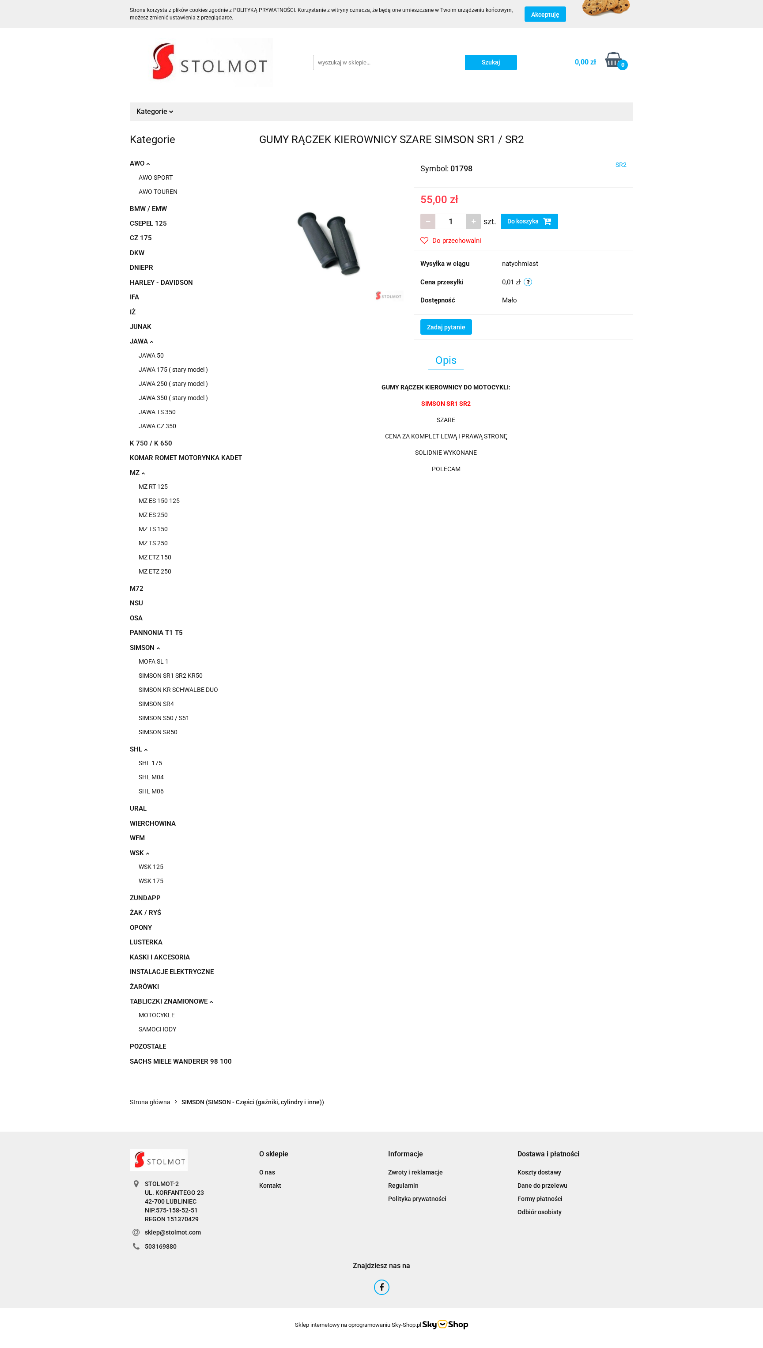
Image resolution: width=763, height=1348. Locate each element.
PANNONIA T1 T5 (156, 633)
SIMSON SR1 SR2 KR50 (171, 675)
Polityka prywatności (417, 1198)
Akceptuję (545, 14)
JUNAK (140, 327)
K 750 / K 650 (151, 443)
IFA (134, 297)
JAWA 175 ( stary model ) (173, 369)
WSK (138, 853)
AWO (138, 163)
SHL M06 (151, 791)
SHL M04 (151, 777)
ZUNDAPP (145, 898)
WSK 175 (151, 880)
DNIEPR (141, 268)
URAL (138, 808)
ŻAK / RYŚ (145, 913)
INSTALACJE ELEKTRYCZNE (172, 972)
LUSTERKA (146, 942)
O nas (267, 1172)
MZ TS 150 (153, 528)
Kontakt (270, 1185)
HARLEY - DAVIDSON (161, 283)
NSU (136, 603)
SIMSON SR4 (156, 703)
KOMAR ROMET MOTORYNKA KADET (186, 458)
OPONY (141, 928)
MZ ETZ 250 (155, 571)
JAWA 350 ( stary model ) (173, 397)
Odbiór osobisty (539, 1212)
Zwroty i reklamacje (415, 1172)
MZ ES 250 (153, 514)
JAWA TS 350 (157, 411)
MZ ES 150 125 (159, 500)
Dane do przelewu (542, 1185)
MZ (135, 473)
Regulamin (403, 1185)
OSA (136, 618)
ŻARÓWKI (144, 987)
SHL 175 (150, 763)
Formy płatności (540, 1198)
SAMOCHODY (157, 1029)
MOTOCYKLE (157, 1015)
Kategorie (152, 111)
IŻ (133, 312)
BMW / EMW (148, 209)
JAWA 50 (151, 355)
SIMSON (143, 648)
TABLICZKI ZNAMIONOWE (169, 1001)
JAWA (140, 341)
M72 (137, 589)
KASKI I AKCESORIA (160, 957)
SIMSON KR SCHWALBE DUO (178, 689)
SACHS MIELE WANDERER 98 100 (181, 1061)
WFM (137, 838)
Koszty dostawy (539, 1172)
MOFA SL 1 (154, 661)
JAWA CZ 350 (157, 426)
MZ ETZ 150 (155, 557)
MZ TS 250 (153, 543)
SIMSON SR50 (158, 732)
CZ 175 (141, 238)
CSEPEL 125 (148, 223)
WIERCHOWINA (153, 823)
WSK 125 (151, 866)
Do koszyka (523, 221)
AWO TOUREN (158, 191)
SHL (137, 749)
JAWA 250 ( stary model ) (173, 383)
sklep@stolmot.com (173, 1232)
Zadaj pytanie (446, 327)
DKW (137, 253)
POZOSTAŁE (148, 1046)
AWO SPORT (156, 177)
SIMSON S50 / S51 (164, 717)
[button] (273, 1154)
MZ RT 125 (153, 486)
